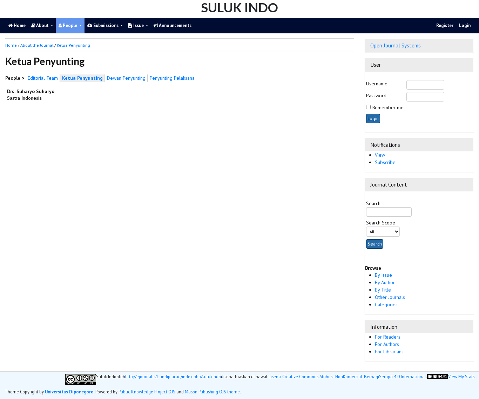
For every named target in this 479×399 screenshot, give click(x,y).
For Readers (387, 337)
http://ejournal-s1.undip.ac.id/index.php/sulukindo (173, 376)
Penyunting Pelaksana (172, 78)
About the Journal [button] (36, 45)
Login (465, 25)
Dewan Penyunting (126, 78)
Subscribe (385, 162)
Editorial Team (43, 78)
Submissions (106, 25)
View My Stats (461, 376)
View (380, 155)
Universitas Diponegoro (69, 391)
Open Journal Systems (395, 45)
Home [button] (11, 45)
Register (444, 25)
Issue (138, 25)
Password (376, 95)
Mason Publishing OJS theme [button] (212, 391)
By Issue (383, 275)
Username (376, 83)
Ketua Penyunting (73, 45)
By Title (383, 290)
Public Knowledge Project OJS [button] (147, 391)
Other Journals (390, 297)
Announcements (174, 25)
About (42, 25)
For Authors (387, 344)
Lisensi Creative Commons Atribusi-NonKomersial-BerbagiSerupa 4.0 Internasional (347, 376)
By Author (385, 282)
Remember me (388, 107)
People (70, 25)
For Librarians (389, 351)
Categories (386, 304)
